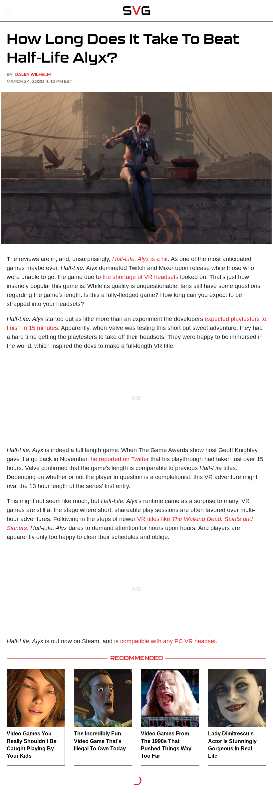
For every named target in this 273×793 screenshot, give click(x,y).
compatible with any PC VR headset (168, 641)
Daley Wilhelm (33, 74)
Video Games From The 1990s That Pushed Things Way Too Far (166, 745)
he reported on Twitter (120, 459)
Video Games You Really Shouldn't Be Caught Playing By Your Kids (32, 745)
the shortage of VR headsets (140, 277)
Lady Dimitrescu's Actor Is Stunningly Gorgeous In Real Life (232, 745)
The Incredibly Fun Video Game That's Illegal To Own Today (100, 741)
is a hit (140, 259)
